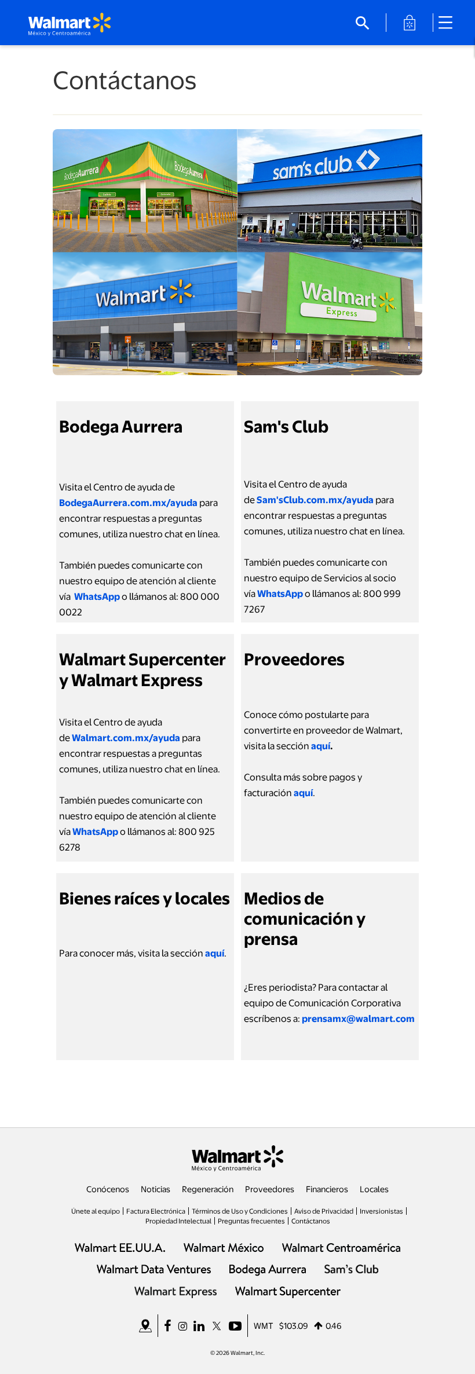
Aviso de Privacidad (323, 1210)
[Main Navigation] (449, 23)
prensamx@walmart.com (358, 1018)
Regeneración (207, 1189)
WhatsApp (97, 596)
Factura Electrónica (155, 1210)
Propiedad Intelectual (178, 1220)
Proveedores (269, 1189)
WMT (263, 1325)
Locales (374, 1189)
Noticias (155, 1189)
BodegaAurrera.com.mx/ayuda (128, 502)
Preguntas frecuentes (251, 1220)
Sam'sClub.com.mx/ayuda (315, 499)
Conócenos (107, 1189)
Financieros (327, 1189)
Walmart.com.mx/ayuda (126, 737)
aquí (320, 745)
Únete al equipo (95, 1210)
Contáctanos (310, 1220)
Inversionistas (381, 1210)
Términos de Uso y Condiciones (240, 1210)
